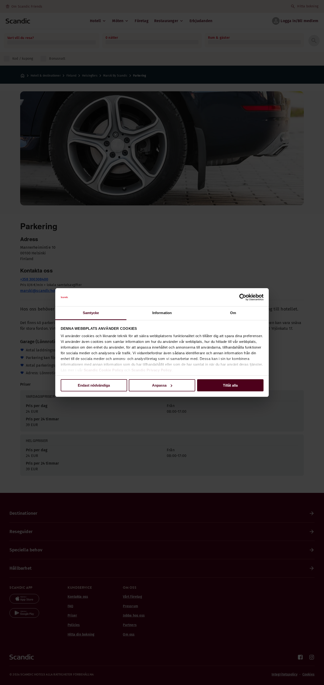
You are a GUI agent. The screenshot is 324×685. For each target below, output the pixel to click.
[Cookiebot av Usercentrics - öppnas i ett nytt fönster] (243, 297)
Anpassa (159, 385)
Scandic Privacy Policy (151, 370)
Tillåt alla (230, 385)
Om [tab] (233, 313)
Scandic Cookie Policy (103, 370)
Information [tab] (162, 313)
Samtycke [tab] (91, 313)
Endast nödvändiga (94, 385)
